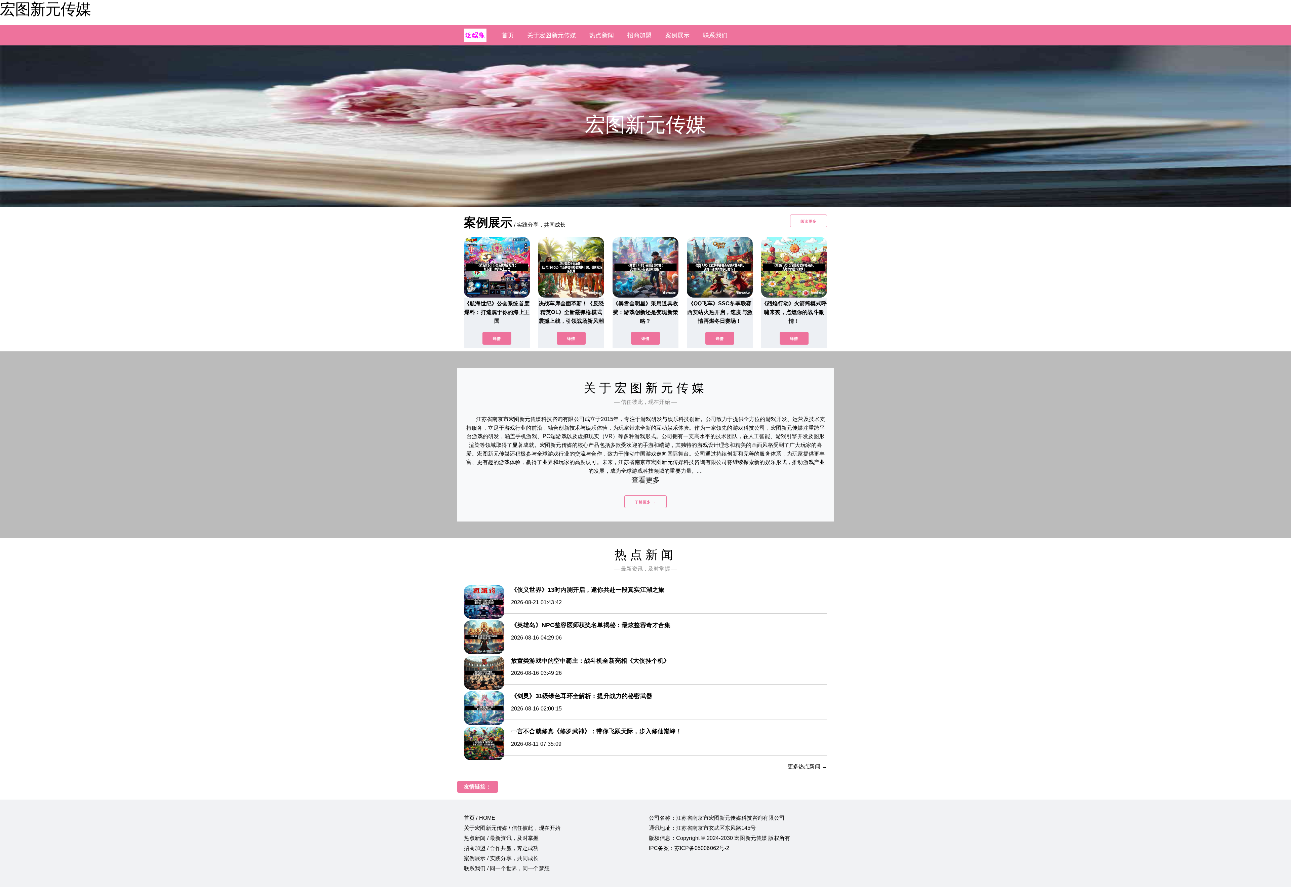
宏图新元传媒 (45, 9)
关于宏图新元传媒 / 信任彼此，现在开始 (512, 828)
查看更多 (645, 480)
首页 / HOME (479, 818)
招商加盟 (639, 35)
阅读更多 (808, 221)
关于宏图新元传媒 (551, 35)
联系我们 (715, 35)
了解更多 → (645, 502)
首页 (508, 35)
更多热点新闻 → (807, 766)
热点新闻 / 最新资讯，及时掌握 (501, 838)
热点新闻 (601, 35)
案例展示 (677, 35)
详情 (497, 339)
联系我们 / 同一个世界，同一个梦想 (507, 868)
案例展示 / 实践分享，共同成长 (501, 858)
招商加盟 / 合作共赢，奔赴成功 (501, 848)
